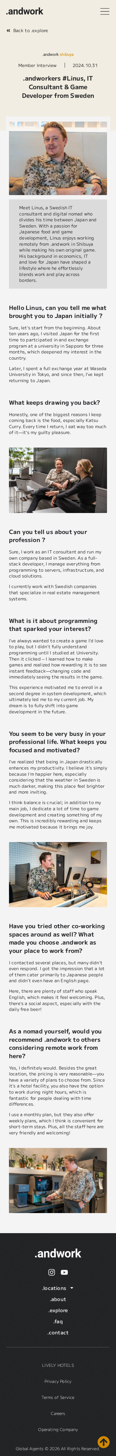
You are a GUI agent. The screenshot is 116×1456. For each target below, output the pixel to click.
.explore (58, 1310)
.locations (54, 1287)
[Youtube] (64, 1272)
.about (58, 1299)
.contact (58, 1332)
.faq (58, 1321)
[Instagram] (51, 1272)
